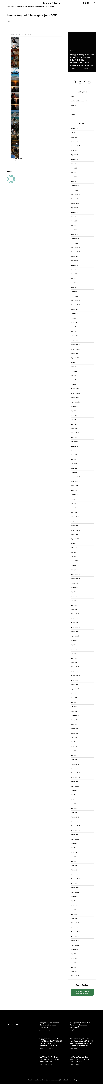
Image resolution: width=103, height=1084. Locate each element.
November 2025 (75, 150)
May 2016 (73, 600)
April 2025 (74, 177)
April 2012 (74, 808)
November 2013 (75, 729)
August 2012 (74, 790)
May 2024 (73, 225)
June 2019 (74, 455)
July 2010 (73, 901)
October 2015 (75, 631)
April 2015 (74, 658)
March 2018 (74, 512)
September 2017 (75, 539)
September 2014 (75, 689)
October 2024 (75, 203)
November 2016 (75, 578)
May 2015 (73, 653)
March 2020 (74, 428)
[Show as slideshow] (16, 159)
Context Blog (73, 1080)
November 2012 (75, 777)
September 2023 (75, 261)
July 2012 (73, 795)
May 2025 (73, 172)
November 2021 (75, 349)
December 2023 (75, 247)
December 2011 (75, 826)
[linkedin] (88, 3)
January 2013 (74, 768)
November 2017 (75, 530)
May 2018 (73, 503)
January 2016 (74, 618)
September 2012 (75, 786)
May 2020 (73, 419)
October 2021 (75, 353)
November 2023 (75, 252)
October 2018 (75, 486)
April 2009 (74, 967)
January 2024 (74, 243)
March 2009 (74, 971)
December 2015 (75, 623)
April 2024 (74, 230)
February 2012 (75, 817)
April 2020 (74, 424)
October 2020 (75, 397)
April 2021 (74, 380)
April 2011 (74, 861)
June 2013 (74, 746)
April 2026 (74, 132)
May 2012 (73, 804)
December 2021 (75, 344)
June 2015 (74, 649)
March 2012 (74, 812)
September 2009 (75, 945)
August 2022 (74, 314)
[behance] (90, 3)
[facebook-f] (83, 3)
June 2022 (74, 322)
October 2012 (75, 781)
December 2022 (75, 300)
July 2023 (73, 269)
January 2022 (74, 340)
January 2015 (74, 671)
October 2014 (75, 684)
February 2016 (75, 614)
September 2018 (75, 490)
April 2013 (74, 755)
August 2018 (74, 495)
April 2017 (74, 556)
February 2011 (75, 870)
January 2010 (74, 927)
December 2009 (75, 932)
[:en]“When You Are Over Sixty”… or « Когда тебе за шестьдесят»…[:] (49, 1059)
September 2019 (75, 442)
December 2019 (75, 437)
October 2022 (75, 309)
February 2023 (75, 291)
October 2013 (75, 733)
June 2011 (74, 852)
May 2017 (73, 552)
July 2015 (73, 645)
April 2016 (74, 605)
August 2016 (74, 587)
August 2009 (74, 949)
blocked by (82, 992)
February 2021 (75, 384)
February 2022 (75, 336)
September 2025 (75, 155)
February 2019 (75, 472)
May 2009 (73, 963)
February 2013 (75, 764)
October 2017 (75, 534)
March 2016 (74, 609)
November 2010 (75, 883)
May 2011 (73, 857)
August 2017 (74, 543)
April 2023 (74, 283)
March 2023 (74, 287)
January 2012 (74, 821)
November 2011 (75, 830)
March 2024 (74, 234)
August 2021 (74, 362)
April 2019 (74, 464)
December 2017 (75, 525)
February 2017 (75, 565)
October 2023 (75, 256)
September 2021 (75, 358)
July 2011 (73, 848)
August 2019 (74, 446)
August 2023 (74, 265)
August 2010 (74, 896)
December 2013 (75, 724)
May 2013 (73, 751)
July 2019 (73, 450)
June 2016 (74, 596)
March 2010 (74, 918)
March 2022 (74, 331)
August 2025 (74, 159)
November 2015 (75, 627)
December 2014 (75, 676)
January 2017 (74, 570)
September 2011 (75, 839)
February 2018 (75, 517)
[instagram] (85, 3)
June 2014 (74, 698)
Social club (74, 51)
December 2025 (75, 146)
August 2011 (74, 843)
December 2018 (75, 477)
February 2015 (75, 667)
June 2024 (74, 221)
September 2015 (75, 636)
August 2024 (74, 212)
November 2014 (75, 680)
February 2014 (75, 715)
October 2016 (75, 583)
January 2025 (74, 190)
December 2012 (75, 773)
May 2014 (73, 702)
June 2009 (74, 958)
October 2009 (75, 940)
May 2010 (73, 910)
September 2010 (75, 892)
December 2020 (75, 389)
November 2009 (75, 936)
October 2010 (75, 887)
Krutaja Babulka (51, 3)
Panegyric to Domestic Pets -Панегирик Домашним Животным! (49, 1025)
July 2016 (73, 592)
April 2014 (74, 706)
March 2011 (74, 865)
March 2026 (74, 137)
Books (72, 96)
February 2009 (75, 976)
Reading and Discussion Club (79, 101)
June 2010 (74, 905)
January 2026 (74, 141)
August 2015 (74, 640)
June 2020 (74, 415)
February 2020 (75, 433)
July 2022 (73, 318)
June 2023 (74, 274)
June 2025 (74, 168)
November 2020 (75, 393)
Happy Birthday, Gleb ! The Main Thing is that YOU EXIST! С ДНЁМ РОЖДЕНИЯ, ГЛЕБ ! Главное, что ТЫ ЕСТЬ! (82, 60)
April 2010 (74, 914)
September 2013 (75, 737)
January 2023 (74, 296)
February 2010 (75, 923)
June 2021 (74, 371)
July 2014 (73, 693)
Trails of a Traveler (76, 110)
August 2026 (74, 128)
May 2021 (73, 375)
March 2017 (74, 561)
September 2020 (75, 402)
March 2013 (74, 759)
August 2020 (74, 406)
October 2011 (75, 834)
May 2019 (73, 459)
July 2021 (73, 366)
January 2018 (74, 521)
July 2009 (73, 954)
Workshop (74, 114)
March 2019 (74, 468)
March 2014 (74, 711)
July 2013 (73, 742)
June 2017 (74, 548)
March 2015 (74, 662)
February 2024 (75, 238)
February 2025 (75, 185)
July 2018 (73, 499)
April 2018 (74, 508)
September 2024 (75, 208)
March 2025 (74, 181)
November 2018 (75, 481)
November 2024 (75, 199)
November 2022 (75, 305)
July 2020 (73, 411)
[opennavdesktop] (94, 3)
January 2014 (74, 720)
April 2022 (74, 327)
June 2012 (74, 799)
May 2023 (73, 278)
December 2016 (75, 574)
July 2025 (73, 163)
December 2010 (75, 879)
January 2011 (74, 874)
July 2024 (73, 216)
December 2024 (75, 194)
